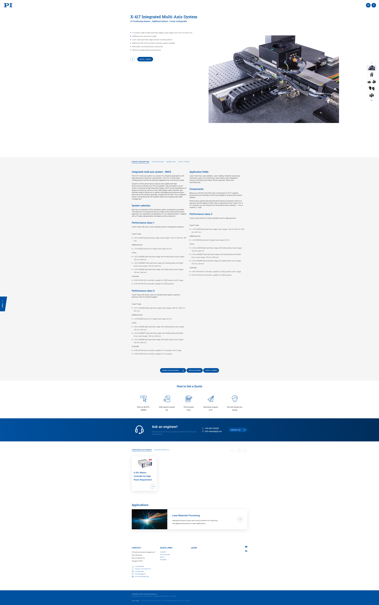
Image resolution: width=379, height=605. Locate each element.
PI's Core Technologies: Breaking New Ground (172, 600)
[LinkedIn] (246, 551)
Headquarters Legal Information (161, 596)
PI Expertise (187, 600)
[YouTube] (246, 546)
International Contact (137, 596)
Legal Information (147, 596)
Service (162, 557)
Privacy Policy (173, 596)
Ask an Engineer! (165, 554)
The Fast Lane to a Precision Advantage (151, 600)
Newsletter (163, 559)
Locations (163, 552)
